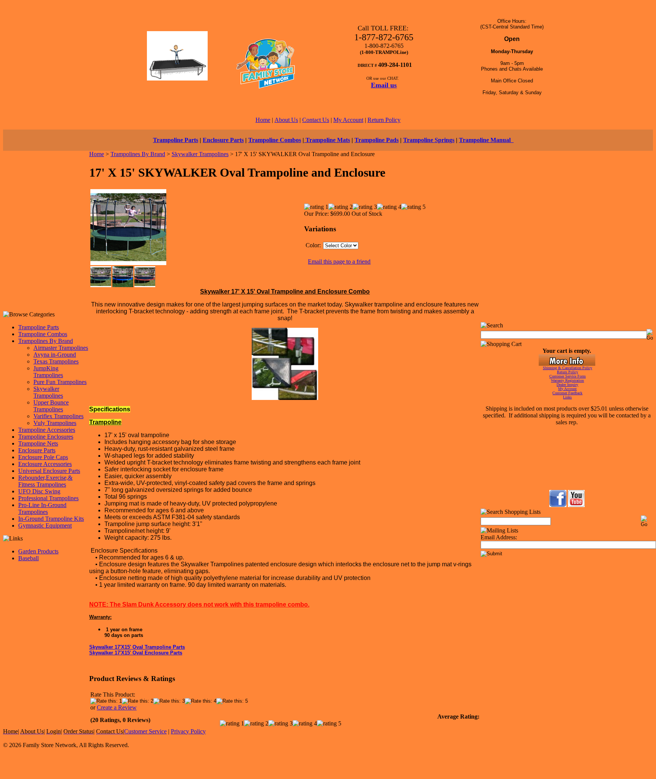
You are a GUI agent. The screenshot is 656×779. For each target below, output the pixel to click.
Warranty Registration (567, 380)
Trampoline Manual (486, 140)
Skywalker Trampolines (48, 392)
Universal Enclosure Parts (49, 471)
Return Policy (384, 120)
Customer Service (145, 731)
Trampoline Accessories (46, 430)
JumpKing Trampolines (48, 371)
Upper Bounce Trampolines (51, 405)
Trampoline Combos (274, 140)
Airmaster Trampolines (60, 347)
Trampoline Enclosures (45, 436)
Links (567, 397)
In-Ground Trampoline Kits (51, 518)
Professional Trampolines (48, 498)
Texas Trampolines (56, 361)
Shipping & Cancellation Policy (567, 368)
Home (262, 120)
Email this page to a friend (339, 261)
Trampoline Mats (327, 140)
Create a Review (117, 707)
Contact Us (315, 120)
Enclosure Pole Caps (43, 457)
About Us (286, 120)
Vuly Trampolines (54, 423)
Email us (384, 85)
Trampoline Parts (175, 140)
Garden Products (38, 551)
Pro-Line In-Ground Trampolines (42, 508)
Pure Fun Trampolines (60, 382)
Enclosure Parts (223, 140)
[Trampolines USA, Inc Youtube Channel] (576, 505)
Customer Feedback (567, 393)
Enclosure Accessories (45, 464)
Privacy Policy (188, 731)
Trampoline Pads (377, 140)
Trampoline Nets (38, 443)
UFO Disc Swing (39, 491)
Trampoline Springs (428, 140)
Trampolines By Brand (45, 341)
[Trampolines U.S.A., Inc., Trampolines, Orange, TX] (566, 470)
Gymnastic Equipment (45, 525)
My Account (348, 120)
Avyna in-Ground (54, 354)
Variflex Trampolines (58, 416)
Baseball (28, 558)
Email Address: (499, 537)
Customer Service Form (567, 376)
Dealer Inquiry (567, 384)
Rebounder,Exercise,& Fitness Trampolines (45, 481)
